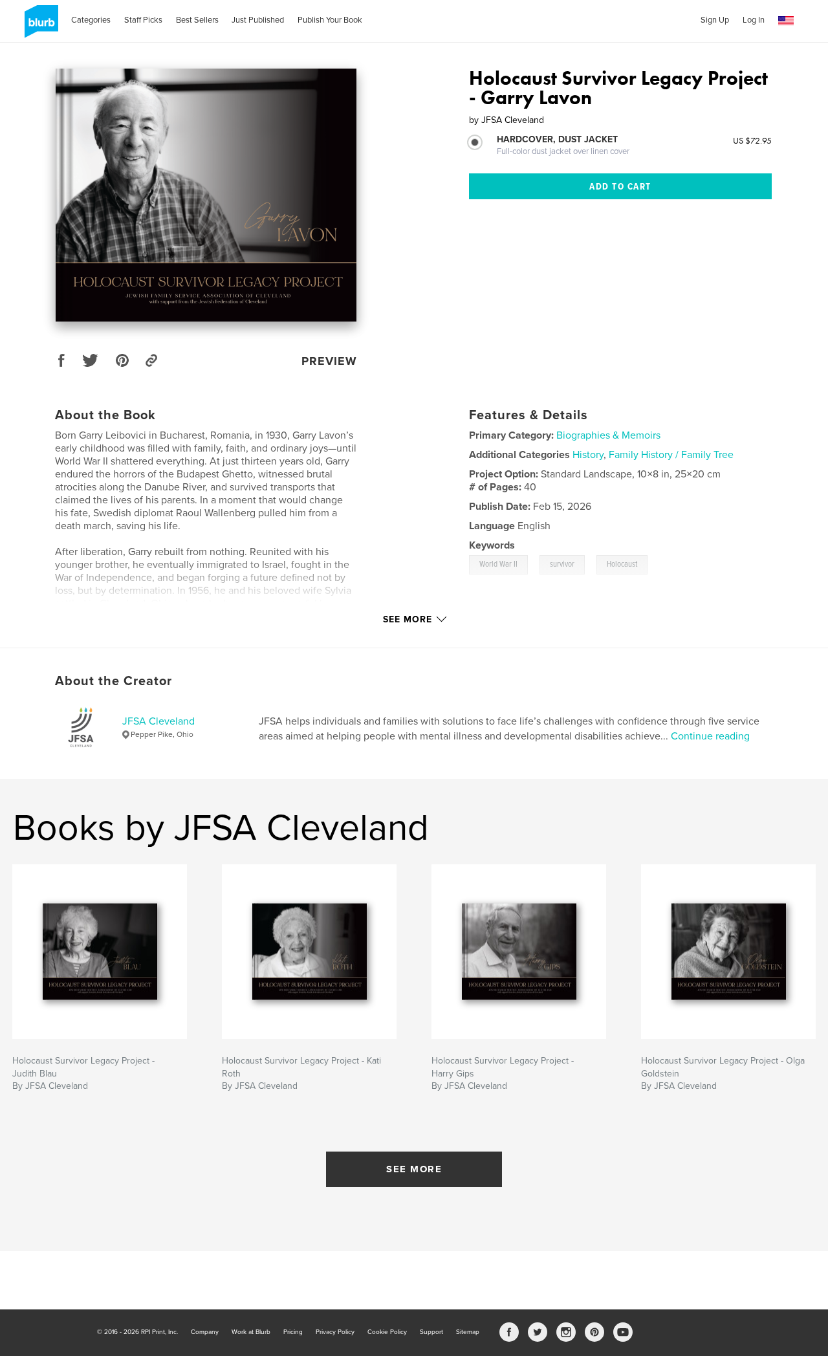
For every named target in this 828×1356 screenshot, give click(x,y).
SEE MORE (414, 1169)
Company (205, 1332)
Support (431, 1332)
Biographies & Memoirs (608, 435)
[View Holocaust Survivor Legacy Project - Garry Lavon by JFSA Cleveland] (206, 195)
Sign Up (715, 20)
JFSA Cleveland (158, 721)
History (588, 454)
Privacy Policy (335, 1332)
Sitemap (467, 1332)
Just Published (258, 20)
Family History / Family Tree (671, 454)
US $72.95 (752, 140)
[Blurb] (39, 26)
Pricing (293, 1332)
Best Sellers (197, 20)
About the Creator (113, 681)
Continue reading (710, 736)
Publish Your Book (330, 20)
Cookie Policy (387, 1332)
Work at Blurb (251, 1332)
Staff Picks (143, 20)
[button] (786, 21)
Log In (754, 20)
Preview (329, 361)
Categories (91, 20)
